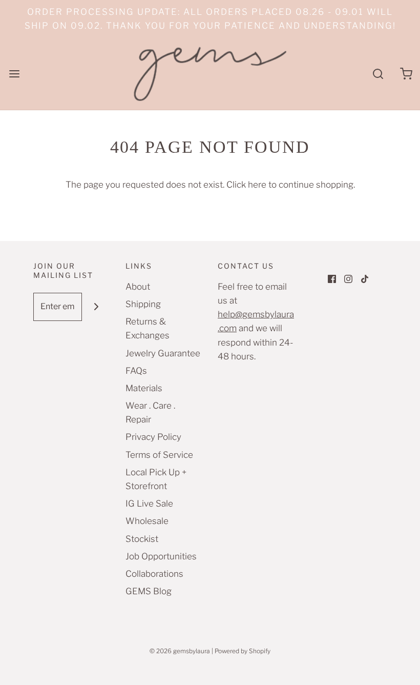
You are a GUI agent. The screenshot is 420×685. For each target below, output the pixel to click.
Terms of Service (159, 455)
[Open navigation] (14, 73)
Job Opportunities (161, 556)
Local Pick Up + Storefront (155, 479)
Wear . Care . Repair (150, 412)
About (137, 286)
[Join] (96, 307)
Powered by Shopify (242, 651)
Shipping (143, 304)
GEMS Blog (148, 591)
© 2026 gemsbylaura (180, 651)
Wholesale (147, 521)
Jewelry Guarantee (162, 353)
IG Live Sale (149, 503)
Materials (143, 388)
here (257, 184)
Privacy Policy (153, 437)
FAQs (136, 371)
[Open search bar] (378, 73)
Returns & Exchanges (147, 328)
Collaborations (154, 574)
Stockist (141, 539)
